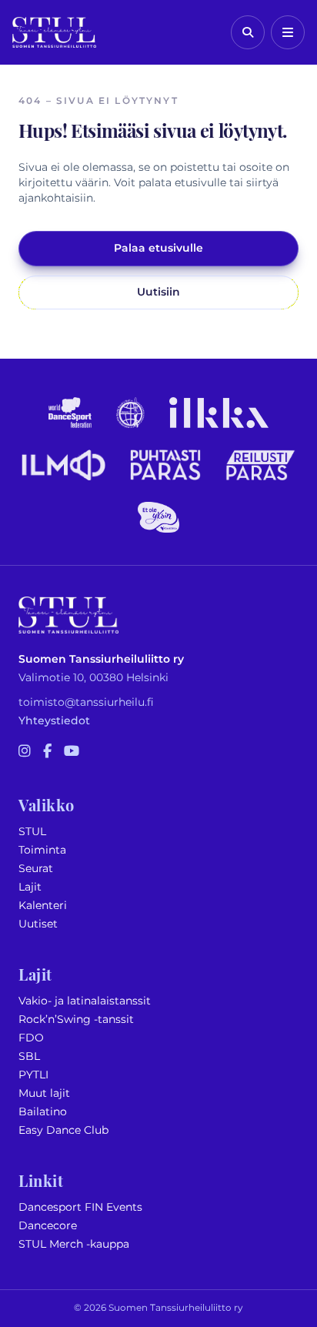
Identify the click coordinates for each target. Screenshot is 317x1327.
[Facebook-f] (47, 752)
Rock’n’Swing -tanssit (76, 1019)
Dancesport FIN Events (80, 1207)
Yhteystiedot (54, 721)
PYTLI (33, 1075)
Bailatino (42, 1112)
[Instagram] (24, 752)
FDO (31, 1038)
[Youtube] (71, 752)
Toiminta (42, 850)
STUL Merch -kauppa (73, 1244)
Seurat (35, 868)
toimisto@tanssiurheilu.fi (86, 702)
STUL (32, 832)
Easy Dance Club (63, 1130)
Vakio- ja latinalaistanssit (84, 1001)
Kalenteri (42, 905)
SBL (29, 1056)
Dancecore (47, 1226)
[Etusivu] (54, 32)
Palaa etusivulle (158, 248)
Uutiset (38, 924)
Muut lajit (44, 1093)
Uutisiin (158, 292)
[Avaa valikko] (288, 32)
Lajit (30, 887)
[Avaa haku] (248, 32)
